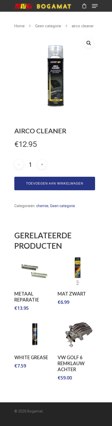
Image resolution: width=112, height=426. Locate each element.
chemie (42, 206)
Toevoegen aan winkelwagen (54, 183)
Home (19, 26)
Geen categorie (48, 26)
